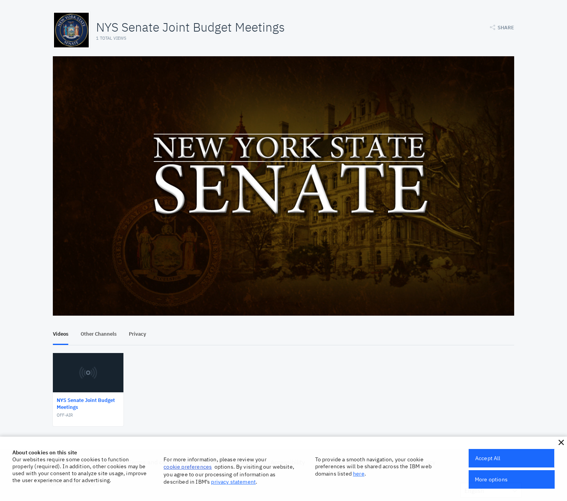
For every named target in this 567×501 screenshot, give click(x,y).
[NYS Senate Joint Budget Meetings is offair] (283, 186)
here (358, 473)
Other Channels (98, 334)
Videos (60, 334)
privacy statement (233, 481)
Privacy (137, 334)
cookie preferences (188, 466)
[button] (561, 442)
